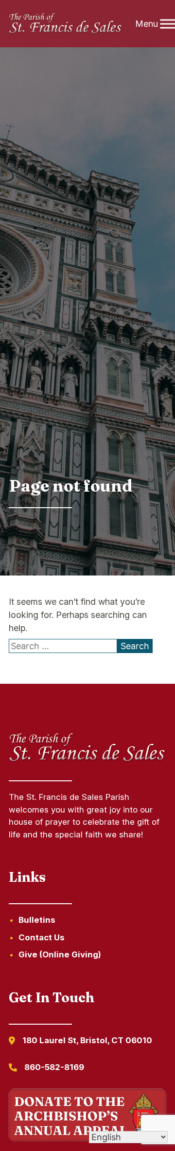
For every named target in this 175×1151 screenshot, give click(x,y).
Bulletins (36, 920)
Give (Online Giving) (59, 954)
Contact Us (41, 937)
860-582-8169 (54, 1067)
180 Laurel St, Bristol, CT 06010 (87, 1040)
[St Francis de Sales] (65, 23)
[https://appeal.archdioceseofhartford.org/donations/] (87, 1117)
